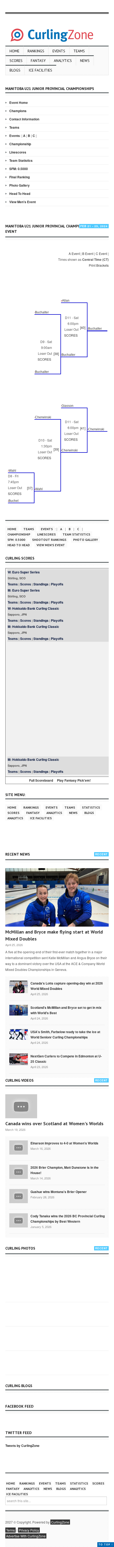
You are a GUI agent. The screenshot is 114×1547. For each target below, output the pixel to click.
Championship (20, 143)
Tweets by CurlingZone (22, 1445)
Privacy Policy (29, 1530)
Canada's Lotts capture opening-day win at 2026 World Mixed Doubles (66, 986)
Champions (18, 110)
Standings (41, 584)
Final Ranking (19, 177)
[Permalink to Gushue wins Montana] (18, 1196)
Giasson (67, 406)
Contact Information (24, 119)
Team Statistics (21, 160)
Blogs (15, 70)
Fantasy (38, 60)
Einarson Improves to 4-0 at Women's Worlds (64, 1143)
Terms (10, 1530)
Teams (79, 51)
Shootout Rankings (49, 540)
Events (58, 51)
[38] (56, 353)
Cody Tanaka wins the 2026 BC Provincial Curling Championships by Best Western (67, 1219)
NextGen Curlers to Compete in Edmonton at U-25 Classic (66, 1059)
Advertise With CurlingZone (26, 1536)
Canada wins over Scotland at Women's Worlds (54, 1123)
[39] (56, 449)
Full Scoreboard (41, 780)
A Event (74, 253)
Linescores (17, 152)
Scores (16, 60)
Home (14, 51)
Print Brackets (99, 265)
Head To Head (19, 193)
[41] (82, 428)
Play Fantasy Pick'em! (74, 780)
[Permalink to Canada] (18, 986)
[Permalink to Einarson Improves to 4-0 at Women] (18, 1147)
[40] (82, 327)
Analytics (63, 60)
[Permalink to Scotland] (18, 1010)
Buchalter (42, 312)
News (85, 60)
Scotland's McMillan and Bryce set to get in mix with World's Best (66, 1010)
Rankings (36, 51)
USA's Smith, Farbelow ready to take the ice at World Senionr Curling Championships (65, 1034)
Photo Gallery (19, 185)
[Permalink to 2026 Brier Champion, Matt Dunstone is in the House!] (18, 1171)
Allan (65, 300)
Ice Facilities (40, 70)
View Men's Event (22, 201)
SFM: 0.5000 (18, 168)
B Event (87, 253)
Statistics (91, 807)
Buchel (13, 501)
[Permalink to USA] (18, 1034)
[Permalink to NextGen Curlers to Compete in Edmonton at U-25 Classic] (18, 1059)
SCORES (71, 335)
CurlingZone (60, 1522)
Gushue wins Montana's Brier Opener (58, 1191)
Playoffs (57, 584)
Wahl (12, 471)
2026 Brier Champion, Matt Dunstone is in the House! (64, 1170)
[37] (29, 488)
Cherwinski (43, 417)
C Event (101, 253)
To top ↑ (105, 1544)
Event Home (18, 102)
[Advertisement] (57, 699)
